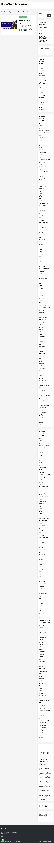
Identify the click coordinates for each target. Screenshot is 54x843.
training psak (45, 795)
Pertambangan (42, 336)
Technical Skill (42, 397)
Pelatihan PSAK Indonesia (44, 310)
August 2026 (41, 61)
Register (38, 7)
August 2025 (41, 82)
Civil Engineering (42, 152)
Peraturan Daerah (42, 322)
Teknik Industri (42, 402)
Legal (40, 256)
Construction (41, 161)
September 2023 (42, 104)
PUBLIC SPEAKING (42, 348)
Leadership (41, 254)
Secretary (41, 371)
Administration (42, 120)
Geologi (40, 217)
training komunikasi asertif (46, 786)
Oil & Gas (41, 293)
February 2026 (42, 71)
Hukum (40, 225)
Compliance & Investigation (44, 159)
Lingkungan (41, 259)
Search (40, 13)
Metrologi (41, 281)
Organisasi (41, 302)
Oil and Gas (41, 295)
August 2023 (41, 105)
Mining (40, 285)
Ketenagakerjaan (42, 246)
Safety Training (42, 366)
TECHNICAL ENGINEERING (44, 395)
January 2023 (41, 109)
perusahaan (41, 337)
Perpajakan (41, 331)
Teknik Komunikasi (42, 403)
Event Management (43, 205)
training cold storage (43, 410)
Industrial (41, 232)
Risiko (40, 360)
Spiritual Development (43, 383)
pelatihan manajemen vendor (46, 763)
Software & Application (43, 380)
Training (40, 408)
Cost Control (41, 172)
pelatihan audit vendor (43, 303)
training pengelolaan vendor (43, 791)
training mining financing (46, 790)
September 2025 (42, 80)
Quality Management (43, 356)
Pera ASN (41, 320)
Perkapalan (41, 329)
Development (41, 183)
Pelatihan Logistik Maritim (42, 752)
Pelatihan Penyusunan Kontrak (45, 307)
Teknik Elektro (41, 400)
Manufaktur (41, 271)
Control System (42, 167)
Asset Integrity (42, 132)
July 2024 (41, 87)
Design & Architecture (43, 181)
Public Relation (42, 346)
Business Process (42, 145)
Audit (40, 133)
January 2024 (41, 97)
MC (40, 276)
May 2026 (41, 66)
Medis (40, 280)
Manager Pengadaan (43, 266)
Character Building (42, 149)
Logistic (40, 261)
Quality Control (42, 354)
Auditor (40, 135)
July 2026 (41, 63)
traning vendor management (44, 414)
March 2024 (41, 93)
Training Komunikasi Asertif (44, 412)
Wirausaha (41, 422)
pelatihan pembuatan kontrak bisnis (44, 764)
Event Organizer (42, 206)
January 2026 (41, 73)
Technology (41, 398)
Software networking (43, 382)
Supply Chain (41, 388)
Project (40, 344)
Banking (40, 140)
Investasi (40, 237)
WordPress (45, 841)
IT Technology (41, 241)
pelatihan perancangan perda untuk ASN (45, 768)
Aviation (40, 138)
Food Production (42, 212)
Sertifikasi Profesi (42, 377)
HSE (40, 224)
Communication (42, 155)
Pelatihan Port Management (43, 769)
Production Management (44, 343)
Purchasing (41, 349)
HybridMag (50, 841)
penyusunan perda (42, 319)
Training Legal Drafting (43, 787)
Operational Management (44, 298)
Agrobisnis (41, 123)
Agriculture (41, 121)
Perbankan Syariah (42, 326)
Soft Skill (41, 378)
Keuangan (41, 247)
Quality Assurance (42, 353)
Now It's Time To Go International (14, 4)
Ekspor (40, 195)
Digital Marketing (42, 186)
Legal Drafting (41, 258)
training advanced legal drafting (45, 780)
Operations (41, 300)
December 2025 (42, 75)
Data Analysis (41, 179)
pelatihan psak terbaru (45, 773)
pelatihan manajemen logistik (43, 759)
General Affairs (42, 215)
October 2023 (41, 102)
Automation (41, 137)
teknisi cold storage (43, 407)
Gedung (40, 213)
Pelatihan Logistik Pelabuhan (44, 305)
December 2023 (42, 99)
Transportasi (41, 415)
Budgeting (41, 144)
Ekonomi (40, 193)
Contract (41, 164)
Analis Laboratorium (43, 127)
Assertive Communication (44, 130)
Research (41, 358)
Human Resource (42, 227)
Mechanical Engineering (43, 278)
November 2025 (42, 76)
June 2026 (41, 65)
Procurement (41, 339)
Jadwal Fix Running (44, 7)
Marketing (41, 275)
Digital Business (42, 184)
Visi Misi (33, 7)
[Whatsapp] (3, 840)
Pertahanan (41, 334)
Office (40, 292)
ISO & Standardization (43, 239)
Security (40, 373)
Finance (40, 208)
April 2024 (41, 92)
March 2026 (41, 70)
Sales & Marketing (42, 368)
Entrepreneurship (42, 201)
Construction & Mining (43, 162)
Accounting (41, 118)
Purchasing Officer (42, 351)
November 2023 (42, 100)
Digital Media (41, 188)
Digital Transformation (43, 189)
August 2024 (41, 85)
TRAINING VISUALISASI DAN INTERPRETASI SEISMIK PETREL (44, 29)
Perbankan (41, 324)
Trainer (26, 7)
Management (41, 264)
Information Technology (43, 234)
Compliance (41, 157)
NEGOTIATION (42, 288)
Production (41, 341)
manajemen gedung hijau (44, 268)
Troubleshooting (42, 417)
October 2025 (41, 78)
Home (22, 7)
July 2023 (41, 107)
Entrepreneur (41, 200)
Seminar (40, 375)
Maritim (40, 273)
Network (40, 290)
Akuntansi (41, 125)
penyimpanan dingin (43, 317)
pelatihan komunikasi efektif (45, 751)
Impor (40, 230)
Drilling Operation (42, 191)
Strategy (40, 387)
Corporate (41, 169)
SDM (40, 370)
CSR (40, 174)
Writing (40, 424)
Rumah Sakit (41, 363)
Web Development (42, 420)
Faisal (20, 32)
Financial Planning (42, 210)
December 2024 (42, 83)
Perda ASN (41, 327)
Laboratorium (41, 252)
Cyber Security (42, 178)
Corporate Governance (43, 171)
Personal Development (43, 332)
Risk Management (42, 361)
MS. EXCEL (41, 286)
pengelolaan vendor (43, 315)
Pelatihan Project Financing (44, 309)
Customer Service (42, 176)
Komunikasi (41, 249)
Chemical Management (43, 150)
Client (30, 7)
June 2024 (41, 88)
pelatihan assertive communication (44, 748)
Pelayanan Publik (42, 312)
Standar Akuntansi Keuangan (44, 385)
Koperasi (40, 251)
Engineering (41, 198)
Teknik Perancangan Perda (44, 405)
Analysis (40, 128)
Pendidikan (41, 314)
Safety (40, 365)
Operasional (41, 297)
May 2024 (41, 90)
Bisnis (40, 142)
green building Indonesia (43, 222)
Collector (41, 154)
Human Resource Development (45, 229)
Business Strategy (42, 147)
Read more (25, 30)
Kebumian (41, 244)
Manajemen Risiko (42, 269)
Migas (40, 283)
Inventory (41, 235)
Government (41, 220)
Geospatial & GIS (42, 218)
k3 (39, 242)
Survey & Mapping (42, 393)
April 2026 (41, 68)
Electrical (41, 196)
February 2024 (42, 95)
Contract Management (43, 166)
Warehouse (41, 419)
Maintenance (41, 263)
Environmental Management (44, 203)
